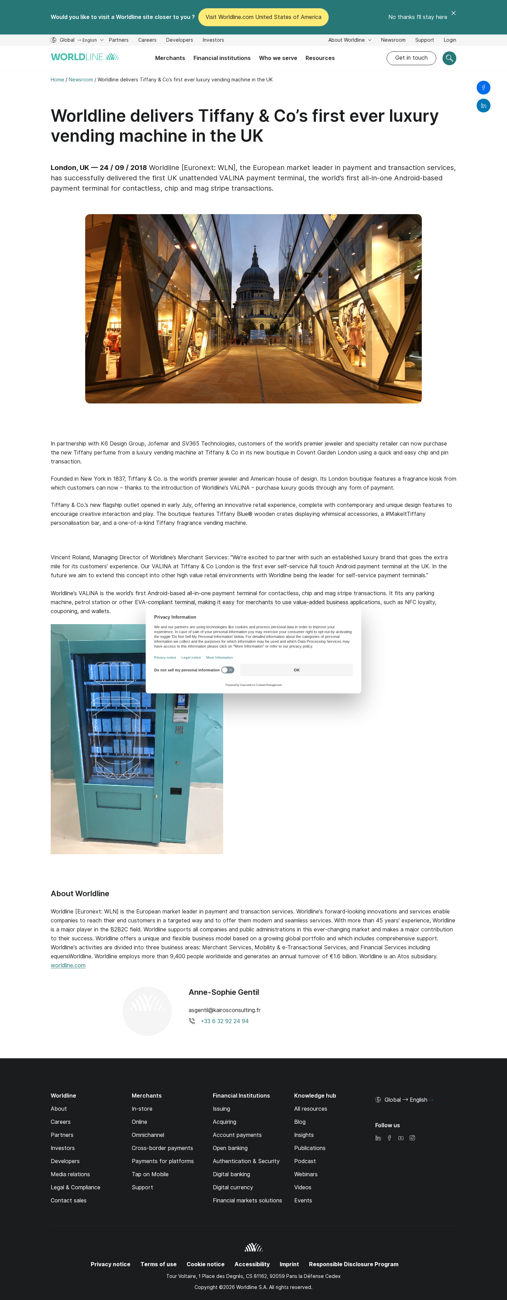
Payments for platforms (163, 1161)
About (59, 1109)
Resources (320, 58)
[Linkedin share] (483, 105)
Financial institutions (222, 58)
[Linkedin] (378, 1138)
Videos (302, 1187)
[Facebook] (389, 1138)
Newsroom (393, 40)
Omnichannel (148, 1135)
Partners (119, 40)
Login (450, 40)
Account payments (237, 1135)
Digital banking (231, 1174)
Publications (310, 1148)
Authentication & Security (246, 1161)
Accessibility (252, 1264)
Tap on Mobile (150, 1174)
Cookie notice (206, 1264)
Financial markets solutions (247, 1200)
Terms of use (158, 1264)
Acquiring (224, 1122)
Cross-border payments (162, 1148)
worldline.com (68, 965)
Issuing (221, 1109)
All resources (310, 1109)
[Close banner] (453, 17)
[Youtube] (401, 1138)
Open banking (230, 1148)
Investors (213, 40)
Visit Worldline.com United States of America (263, 17)
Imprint (289, 1264)
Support (424, 40)
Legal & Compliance (75, 1187)
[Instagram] (412, 1138)
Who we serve (278, 58)
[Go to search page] (449, 58)
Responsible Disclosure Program (353, 1264)
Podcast (305, 1161)
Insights (304, 1135)
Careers (147, 40)
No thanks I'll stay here (417, 17)
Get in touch (411, 57)
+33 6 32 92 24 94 (225, 1021)
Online (139, 1122)
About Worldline (347, 40)
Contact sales (69, 1200)
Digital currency (233, 1187)
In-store (142, 1109)
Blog (300, 1122)
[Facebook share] (483, 87)
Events (303, 1200)
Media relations (70, 1174)
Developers (179, 40)
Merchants (170, 58)
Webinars (306, 1174)
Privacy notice (110, 1264)
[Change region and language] (431, 1100)
